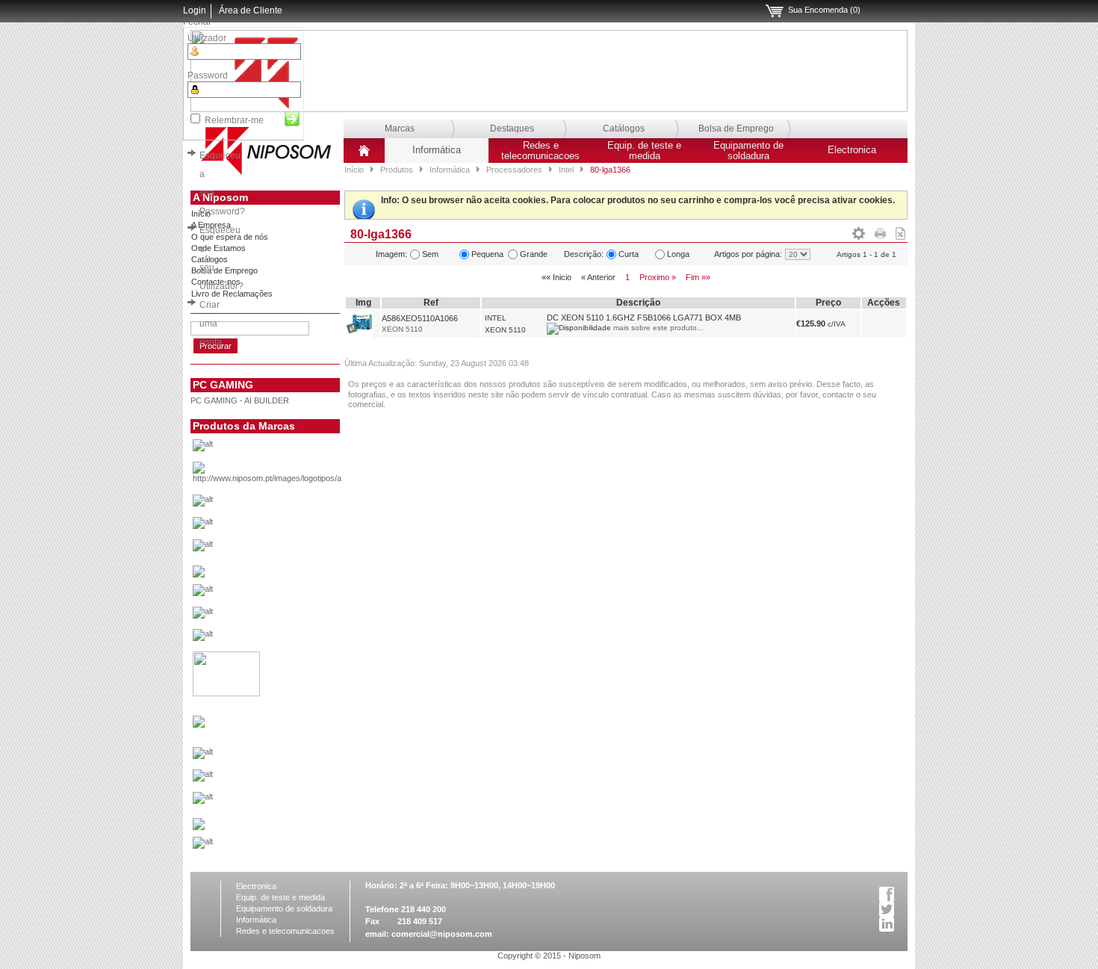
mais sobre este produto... (658, 327)
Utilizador (206, 38)
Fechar (197, 21)
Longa (678, 254)
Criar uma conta (210, 323)
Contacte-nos (216, 281)
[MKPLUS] (290, 779)
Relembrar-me (234, 120)
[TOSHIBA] (290, 846)
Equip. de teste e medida (644, 150)
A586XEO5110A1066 (420, 318)
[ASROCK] (290, 504)
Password (207, 75)
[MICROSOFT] (290, 757)
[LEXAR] (199, 724)
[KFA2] (226, 693)
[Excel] (900, 231)
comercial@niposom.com (441, 933)
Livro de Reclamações (232, 293)
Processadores (514, 169)
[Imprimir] (880, 231)
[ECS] (199, 574)
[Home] (364, 156)
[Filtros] (858, 231)
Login (194, 10)
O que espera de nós (229, 236)
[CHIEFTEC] (290, 549)
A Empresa (211, 224)
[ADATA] (290, 449)
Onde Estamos (218, 248)
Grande (534, 254)
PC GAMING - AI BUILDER (239, 400)
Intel (566, 169)
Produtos (396, 169)
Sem (430, 254)
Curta (628, 254)
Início (354, 169)
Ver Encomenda (775, 11)
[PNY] (199, 827)
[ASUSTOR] (290, 526)
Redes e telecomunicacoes (540, 150)
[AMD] (290, 476)
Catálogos (624, 128)
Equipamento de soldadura (748, 150)
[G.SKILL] (290, 594)
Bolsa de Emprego (736, 128)
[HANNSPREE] (290, 616)
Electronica (852, 150)
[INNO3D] (290, 638)
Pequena (487, 254)
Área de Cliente (250, 10)
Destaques (512, 128)
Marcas (400, 128)
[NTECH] (290, 801)
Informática (436, 150)
